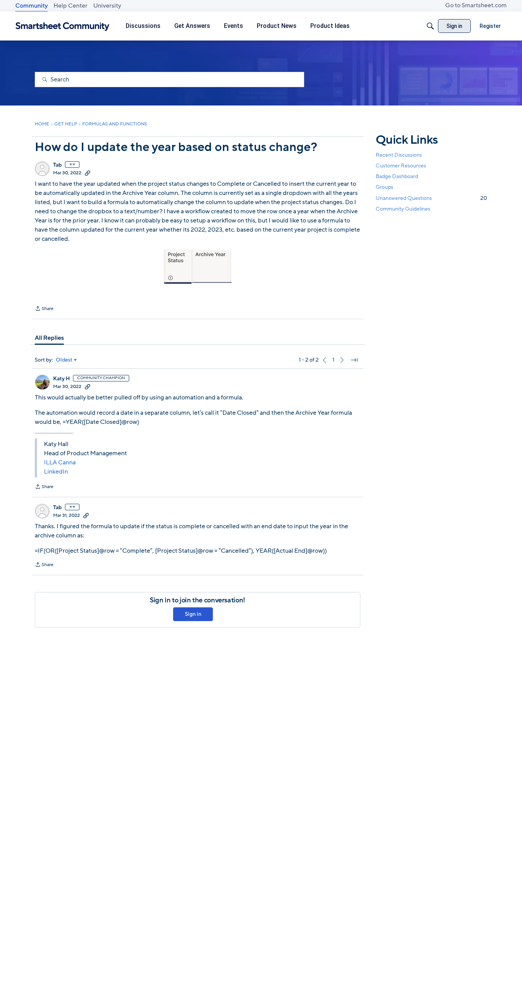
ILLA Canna (60, 462)
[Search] (430, 26)
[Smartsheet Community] (62, 26)
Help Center (70, 6)
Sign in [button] (193, 614)
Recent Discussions (399, 155)
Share (44, 309)
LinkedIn (56, 471)
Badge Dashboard (397, 176)
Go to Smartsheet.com (476, 5)
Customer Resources (401, 165)
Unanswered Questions (431, 198)
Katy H (61, 378)
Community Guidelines (403, 209)
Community (31, 6)
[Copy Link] (87, 172)
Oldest (64, 360)
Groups (384, 187)
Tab (57, 165)
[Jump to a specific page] (354, 360)
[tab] (49, 337)
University (107, 6)
